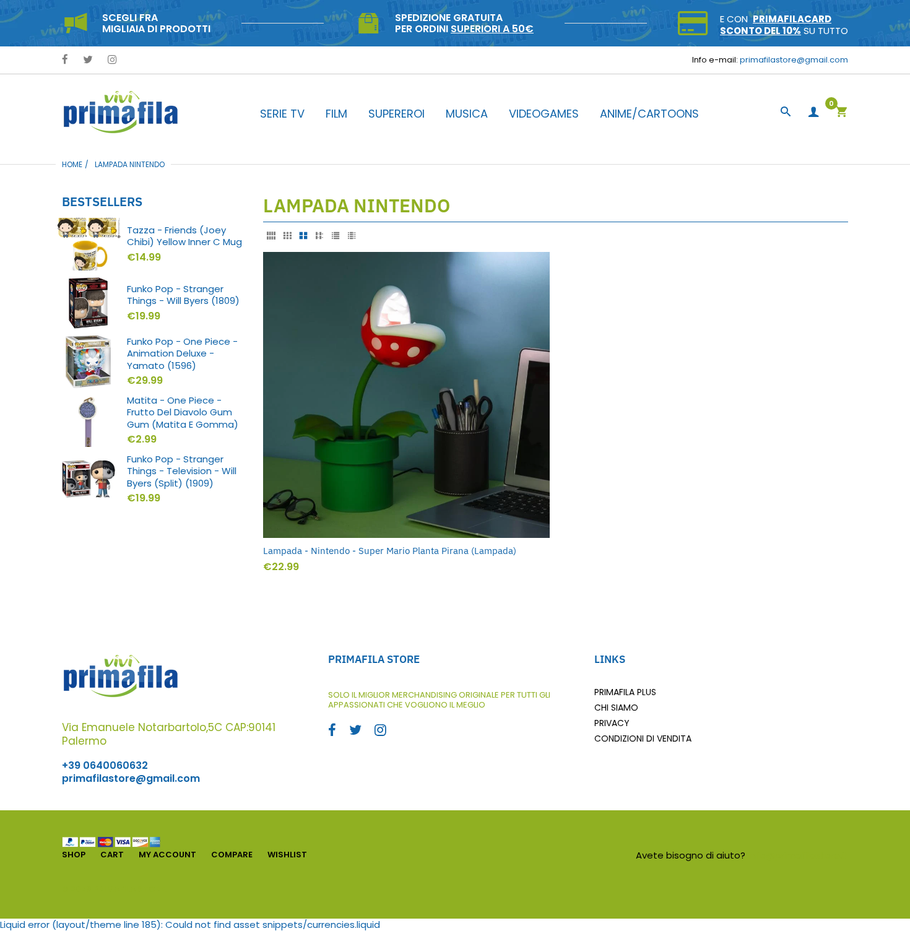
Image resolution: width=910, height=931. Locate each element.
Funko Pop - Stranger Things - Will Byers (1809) (183, 295)
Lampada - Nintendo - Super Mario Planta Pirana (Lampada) (389, 550)
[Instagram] (112, 60)
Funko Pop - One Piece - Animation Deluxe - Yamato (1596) (182, 354)
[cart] (841, 112)
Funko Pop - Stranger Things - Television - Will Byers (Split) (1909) (181, 471)
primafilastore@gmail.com (794, 60)
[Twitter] (88, 60)
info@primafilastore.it (798, 855)
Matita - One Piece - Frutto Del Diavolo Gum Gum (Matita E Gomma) (182, 412)
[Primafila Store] (121, 111)
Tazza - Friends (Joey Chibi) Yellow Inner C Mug (184, 236)
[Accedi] (813, 112)
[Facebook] (65, 60)
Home (72, 164)
